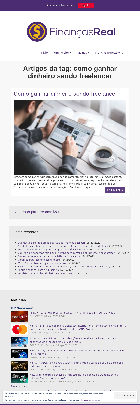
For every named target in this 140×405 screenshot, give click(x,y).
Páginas (82, 52)
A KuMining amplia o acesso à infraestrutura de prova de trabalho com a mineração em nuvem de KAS (74, 376)
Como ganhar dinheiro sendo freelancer (65, 94)
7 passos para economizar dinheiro (39, 259)
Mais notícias (19, 386)
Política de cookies (90, 399)
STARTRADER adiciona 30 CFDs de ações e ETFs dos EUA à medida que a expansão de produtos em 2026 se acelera (73, 340)
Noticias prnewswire (109, 52)
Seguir (85, 5)
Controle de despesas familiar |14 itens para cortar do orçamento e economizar (66, 252)
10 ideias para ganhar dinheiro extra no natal (45, 273)
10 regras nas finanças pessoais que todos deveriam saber (53, 249)
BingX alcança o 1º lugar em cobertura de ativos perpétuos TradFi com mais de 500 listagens (77, 352)
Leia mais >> (115, 190)
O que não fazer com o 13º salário (38, 270)
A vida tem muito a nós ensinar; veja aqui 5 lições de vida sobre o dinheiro (63, 246)
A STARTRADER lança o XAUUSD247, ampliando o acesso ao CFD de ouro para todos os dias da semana (76, 364)
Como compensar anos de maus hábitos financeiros (49, 256)
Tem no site (61, 52)
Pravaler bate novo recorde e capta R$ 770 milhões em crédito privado (72, 312)
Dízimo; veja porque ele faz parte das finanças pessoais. (52, 242)
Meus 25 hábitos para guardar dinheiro (42, 263)
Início (44, 52)
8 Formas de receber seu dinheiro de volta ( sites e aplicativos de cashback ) (64, 266)
